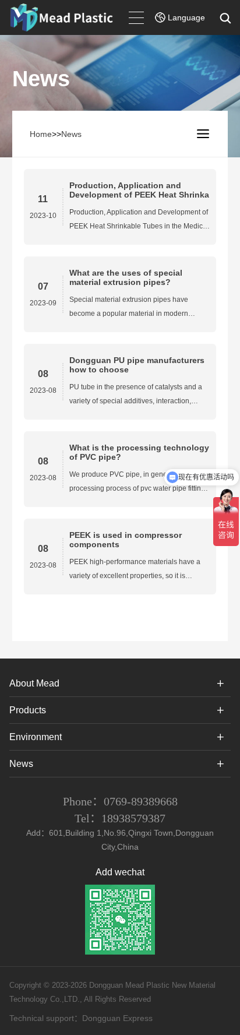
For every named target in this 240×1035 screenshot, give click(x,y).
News (71, 134)
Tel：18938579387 (120, 818)
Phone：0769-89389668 (120, 801)
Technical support (41, 1018)
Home (41, 134)
